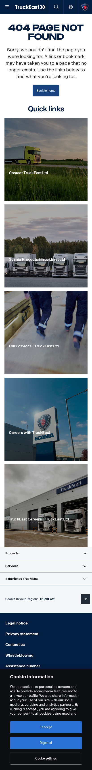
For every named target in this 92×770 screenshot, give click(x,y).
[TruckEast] (30, 6)
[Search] (56, 7)
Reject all (46, 743)
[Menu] (7, 7)
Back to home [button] (45, 91)
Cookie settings (46, 758)
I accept (46, 727)
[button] (46, 553)
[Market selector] (71, 7)
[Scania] (85, 7)
